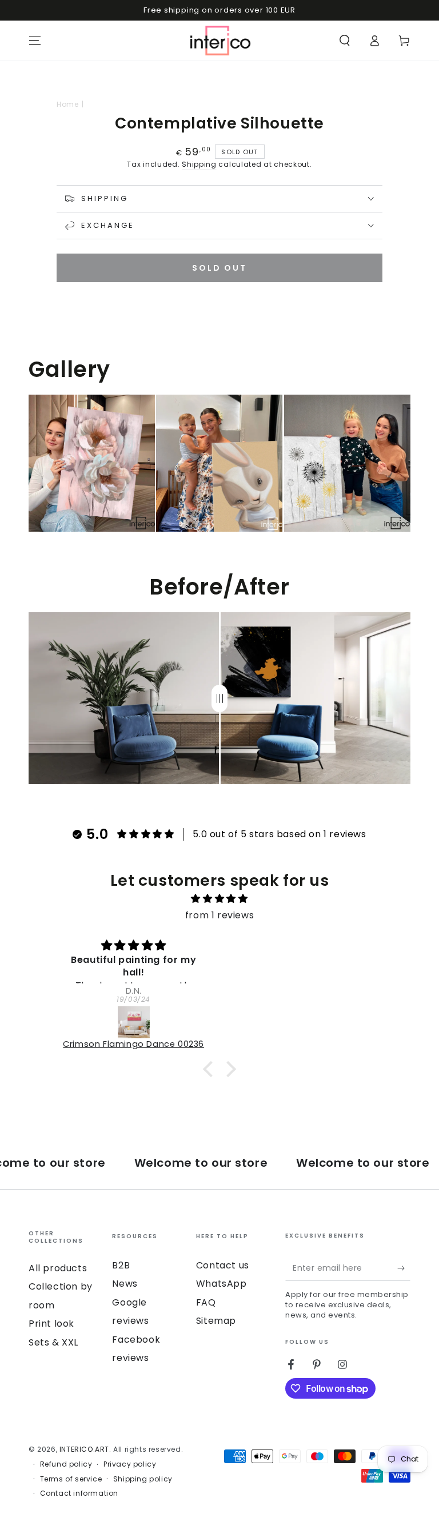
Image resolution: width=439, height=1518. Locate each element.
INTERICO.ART (84, 1449)
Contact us (222, 1265)
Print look (51, 1323)
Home (67, 104)
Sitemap (216, 1320)
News (124, 1283)
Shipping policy (143, 1479)
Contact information (79, 1493)
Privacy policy (129, 1464)
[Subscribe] (403, 1267)
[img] (219, 898)
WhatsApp (221, 1283)
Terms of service (71, 1479)
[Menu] (35, 40)
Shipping (199, 164)
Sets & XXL (53, 1342)
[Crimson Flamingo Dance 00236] (133, 1022)
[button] (345, 40)
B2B (121, 1265)
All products (58, 1268)
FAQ (206, 1302)
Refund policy (66, 1464)
